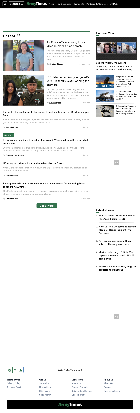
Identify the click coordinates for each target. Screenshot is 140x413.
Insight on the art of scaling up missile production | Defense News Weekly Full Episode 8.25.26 (125, 81)
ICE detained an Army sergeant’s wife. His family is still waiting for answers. (68, 81)
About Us (108, 383)
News (51, 4)
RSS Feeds (44, 390)
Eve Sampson (55, 102)
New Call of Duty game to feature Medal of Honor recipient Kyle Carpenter (117, 230)
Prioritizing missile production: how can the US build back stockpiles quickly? (126, 95)
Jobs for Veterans (112, 390)
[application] (116, 48)
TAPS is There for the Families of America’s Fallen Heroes (117, 217)
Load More (47, 205)
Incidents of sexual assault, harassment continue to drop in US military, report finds (46, 113)
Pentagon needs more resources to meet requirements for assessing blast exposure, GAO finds (44, 184)
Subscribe (44, 383)
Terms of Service (15, 387)
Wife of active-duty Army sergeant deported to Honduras (118, 267)
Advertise (76, 383)
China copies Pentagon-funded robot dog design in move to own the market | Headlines (126, 110)
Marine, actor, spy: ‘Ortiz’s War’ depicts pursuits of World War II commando (116, 255)
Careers (107, 387)
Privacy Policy (14, 383)
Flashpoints (78, 4)
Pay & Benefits (64, 4)
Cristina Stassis (56, 64)
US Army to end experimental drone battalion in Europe (33, 163)
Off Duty (114, 4)
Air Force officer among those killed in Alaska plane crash (66, 44)
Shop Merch (45, 394)
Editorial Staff (78, 394)
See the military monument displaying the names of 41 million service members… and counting (114, 66)
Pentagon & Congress (97, 4)
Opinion (8, 135)
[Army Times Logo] (37, 4)
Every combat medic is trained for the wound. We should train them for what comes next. (45, 141)
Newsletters (45, 387)
